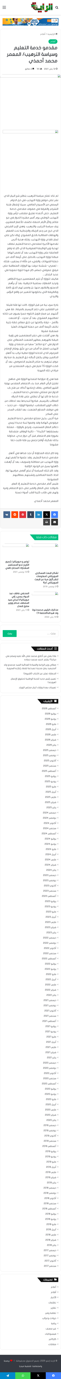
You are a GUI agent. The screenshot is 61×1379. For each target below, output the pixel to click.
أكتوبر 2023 (50, 886)
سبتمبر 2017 (50, 1266)
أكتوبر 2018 (50, 1198)
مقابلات (52, 1344)
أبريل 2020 (51, 1104)
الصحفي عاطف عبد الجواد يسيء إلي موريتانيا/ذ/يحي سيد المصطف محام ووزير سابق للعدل (18, 599)
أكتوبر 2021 (50, 1011)
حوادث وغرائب (49, 1318)
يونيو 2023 (50, 906)
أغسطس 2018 (49, 1209)
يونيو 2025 (50, 781)
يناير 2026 (51, 745)
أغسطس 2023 (49, 896)
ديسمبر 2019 (50, 1125)
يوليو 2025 (50, 776)
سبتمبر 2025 (49, 766)
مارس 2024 (50, 859)
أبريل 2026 (51, 729)
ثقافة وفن (50, 1313)
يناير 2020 (51, 1120)
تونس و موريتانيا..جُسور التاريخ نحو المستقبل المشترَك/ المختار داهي (17, 564)
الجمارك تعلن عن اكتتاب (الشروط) (39, 673)
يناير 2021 (51, 1057)
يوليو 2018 (50, 1214)
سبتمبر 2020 (49, 1078)
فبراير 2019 (50, 1177)
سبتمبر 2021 (50, 1016)
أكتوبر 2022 (50, 948)
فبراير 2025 (50, 802)
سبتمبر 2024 (49, 828)
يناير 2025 (51, 807)
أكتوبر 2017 (50, 1261)
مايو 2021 (51, 1037)
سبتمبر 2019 (50, 1141)
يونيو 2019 (50, 1156)
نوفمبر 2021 (50, 1005)
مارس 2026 (50, 734)
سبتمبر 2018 (50, 1203)
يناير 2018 (51, 1245)
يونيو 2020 (50, 1094)
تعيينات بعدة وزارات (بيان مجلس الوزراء (37, 687)
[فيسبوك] (54, 514)
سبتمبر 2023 (49, 891)
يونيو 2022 (50, 969)
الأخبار (53, 1297)
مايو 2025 (51, 787)
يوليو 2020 (50, 1089)
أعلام (53, 1287)
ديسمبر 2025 (49, 750)
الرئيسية (51, 34)
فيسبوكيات (50, 1334)
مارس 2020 (50, 1110)
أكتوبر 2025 (50, 761)
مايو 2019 (51, 1162)
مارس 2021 (51, 1047)
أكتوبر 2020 (50, 1073)
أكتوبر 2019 (50, 1136)
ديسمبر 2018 (50, 1188)
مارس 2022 (50, 985)
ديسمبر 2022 (49, 938)
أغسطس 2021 (49, 1021)
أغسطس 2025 (49, 771)
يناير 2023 (51, 932)
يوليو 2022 (50, 964)
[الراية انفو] (42, 7)
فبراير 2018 (50, 1240)
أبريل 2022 (51, 979)
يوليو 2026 (50, 714)
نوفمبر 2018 (50, 1193)
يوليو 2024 (50, 839)
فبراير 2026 (50, 740)
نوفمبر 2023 (49, 880)
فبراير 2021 (50, 1052)
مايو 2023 (51, 912)
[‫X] (46, 514)
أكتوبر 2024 (50, 823)
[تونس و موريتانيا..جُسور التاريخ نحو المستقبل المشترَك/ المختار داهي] (16, 551)
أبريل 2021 (51, 1042)
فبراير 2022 (50, 990)
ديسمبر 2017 (50, 1250)
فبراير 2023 (50, 927)
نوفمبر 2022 (49, 943)
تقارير (53, 1308)
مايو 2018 (51, 1224)
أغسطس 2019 (49, 1146)
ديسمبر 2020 (49, 1063)
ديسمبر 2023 (49, 875)
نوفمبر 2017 (50, 1255)
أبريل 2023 (51, 917)
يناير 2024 (51, 870)
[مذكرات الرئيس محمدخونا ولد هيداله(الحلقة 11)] (45, 599)
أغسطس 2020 (49, 1084)
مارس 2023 (50, 922)
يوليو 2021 (50, 1026)
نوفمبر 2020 (49, 1068)
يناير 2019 (51, 1183)
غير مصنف (51, 1329)
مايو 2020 (51, 1099)
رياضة (53, 1323)
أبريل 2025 (51, 792)
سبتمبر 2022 (49, 953)
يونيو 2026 (50, 719)
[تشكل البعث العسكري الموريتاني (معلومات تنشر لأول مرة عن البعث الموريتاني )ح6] (45, 557)
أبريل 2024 (50, 854)
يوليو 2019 (50, 1151)
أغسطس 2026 (49, 708)
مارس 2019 (51, 1172)
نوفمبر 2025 (49, 755)
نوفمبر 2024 (49, 818)
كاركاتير (52, 1339)
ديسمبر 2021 (50, 1000)
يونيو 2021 (50, 1031)
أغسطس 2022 (49, 958)
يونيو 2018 (50, 1219)
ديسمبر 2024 (49, 813)
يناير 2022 (51, 995)
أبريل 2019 (51, 1167)
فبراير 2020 (50, 1115)
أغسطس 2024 (49, 833)
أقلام (42, 34)
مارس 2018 (51, 1235)
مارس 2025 (50, 797)
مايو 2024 (51, 849)
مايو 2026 (51, 724)
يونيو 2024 (50, 844)
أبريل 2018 (51, 1229)
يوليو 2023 (50, 901)
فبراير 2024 (50, 865)
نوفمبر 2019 (50, 1130)
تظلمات (52, 1303)
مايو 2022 (51, 974)
